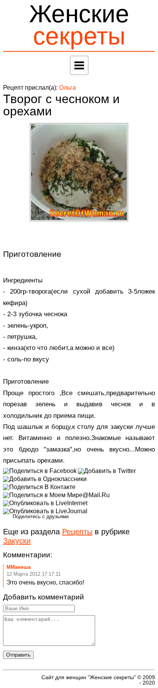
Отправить (18, 655)
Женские (79, 25)
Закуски (17, 541)
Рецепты (77, 531)
